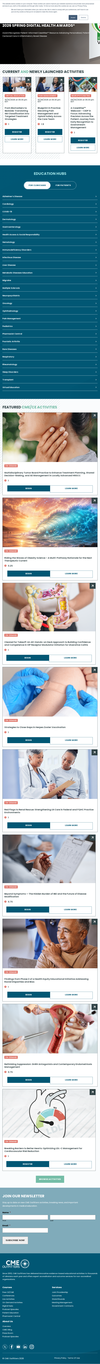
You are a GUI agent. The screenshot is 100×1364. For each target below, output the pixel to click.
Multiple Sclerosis (11, 288)
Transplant (7, 379)
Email (6, 1225)
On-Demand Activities (12, 1303)
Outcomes (57, 1296)
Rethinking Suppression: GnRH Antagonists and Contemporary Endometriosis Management (48, 1065)
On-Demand (11, 466)
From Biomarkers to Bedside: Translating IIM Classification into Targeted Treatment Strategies (17, 114)
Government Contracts (62, 1306)
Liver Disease (9, 265)
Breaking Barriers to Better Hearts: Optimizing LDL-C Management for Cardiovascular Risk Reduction (43, 1150)
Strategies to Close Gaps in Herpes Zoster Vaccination (35, 727)
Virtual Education (15, 95)
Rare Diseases (9, 349)
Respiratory (8, 356)
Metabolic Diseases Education (17, 272)
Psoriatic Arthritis (11, 341)
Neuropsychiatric (80, 95)
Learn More (17, 139)
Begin (28, 488)
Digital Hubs (7, 1306)
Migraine (6, 280)
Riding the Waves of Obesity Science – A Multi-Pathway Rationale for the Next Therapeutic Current (48, 559)
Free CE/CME (8, 1292)
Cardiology (8, 204)
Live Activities (8, 1299)
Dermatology (9, 219)
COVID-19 (7, 211)
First (4, 1220)
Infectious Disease (11, 257)
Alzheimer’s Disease (12, 196)
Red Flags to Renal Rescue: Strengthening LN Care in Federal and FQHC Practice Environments (49, 811)
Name (6, 1212)
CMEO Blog (7, 1330)
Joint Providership (60, 1292)
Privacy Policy (60, 1358)
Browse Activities (50, 1179)
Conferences (8, 1296)
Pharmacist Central (12, 333)
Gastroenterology (11, 227)
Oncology (7, 303)
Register (17, 132)
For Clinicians (37, 185)
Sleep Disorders (10, 372)
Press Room (7, 1333)
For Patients (63, 185)
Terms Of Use (74, 1358)
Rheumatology (9, 364)
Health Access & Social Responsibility (21, 234)
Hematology (8, 242)
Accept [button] (73, 17)
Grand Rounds (58, 1299)
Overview (6, 1326)
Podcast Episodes (10, 1309)
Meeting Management (62, 1303)
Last (52, 1220)
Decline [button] (83, 17)
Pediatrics (7, 326)
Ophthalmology (10, 311)
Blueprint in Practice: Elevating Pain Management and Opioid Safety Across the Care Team (49, 114)
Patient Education (10, 1313)
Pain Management (47, 95)
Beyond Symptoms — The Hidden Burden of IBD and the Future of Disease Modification (45, 895)
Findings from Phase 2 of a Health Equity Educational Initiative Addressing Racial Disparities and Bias (46, 980)
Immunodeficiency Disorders (16, 249)
